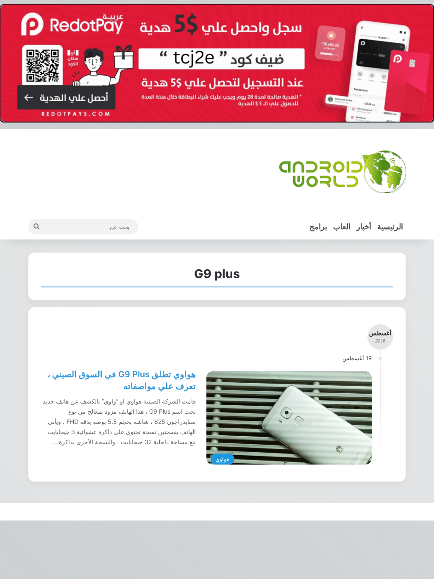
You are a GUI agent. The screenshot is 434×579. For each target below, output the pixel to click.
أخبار (363, 226)
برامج (318, 226)
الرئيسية (390, 226)
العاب (342, 226)
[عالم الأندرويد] (342, 171)
